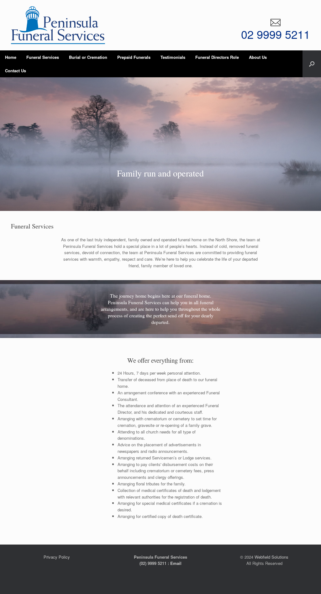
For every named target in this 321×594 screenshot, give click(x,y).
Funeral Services (42, 57)
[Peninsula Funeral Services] (58, 25)
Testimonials (172, 57)
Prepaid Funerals (133, 57)
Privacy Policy (57, 557)
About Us (258, 57)
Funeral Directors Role (217, 57)
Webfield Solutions (271, 557)
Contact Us (15, 71)
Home (10, 57)
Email (176, 563)
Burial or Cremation (88, 57)
